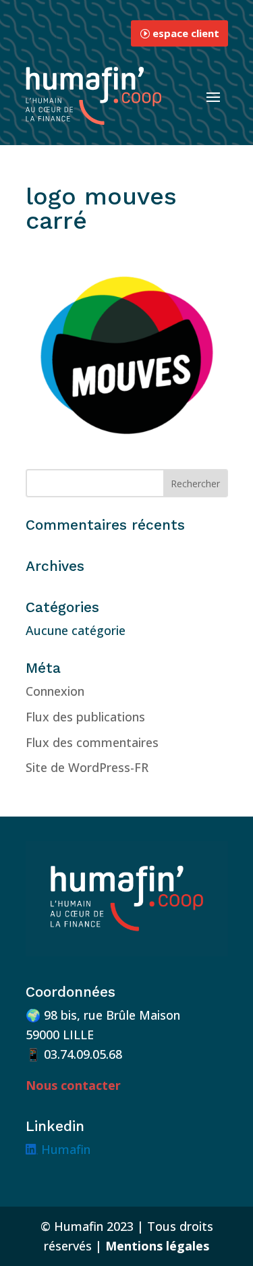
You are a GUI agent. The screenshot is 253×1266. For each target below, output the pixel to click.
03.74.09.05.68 (83, 1054)
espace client (185, 33)
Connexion (55, 691)
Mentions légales (157, 1246)
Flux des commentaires (92, 742)
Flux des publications (85, 717)
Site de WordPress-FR (87, 767)
